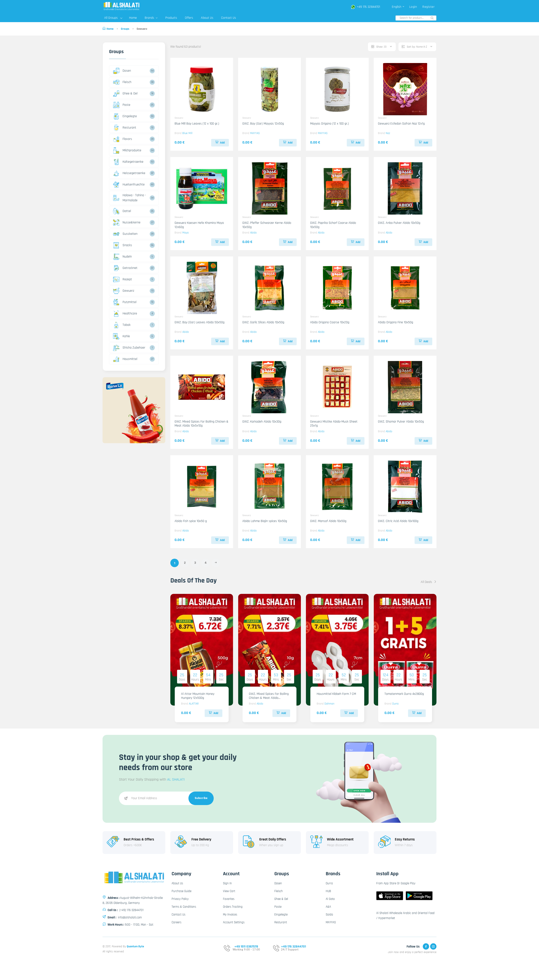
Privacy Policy (180, 899)
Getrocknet (130, 268)
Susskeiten (130, 234)
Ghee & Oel (130, 93)
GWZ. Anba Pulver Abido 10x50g (399, 223)
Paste (126, 105)
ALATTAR (194, 704)
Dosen (127, 70)
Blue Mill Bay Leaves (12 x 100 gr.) (197, 123)
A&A (328, 907)
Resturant (129, 127)
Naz (388, 133)
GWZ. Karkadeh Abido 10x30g (261, 421)
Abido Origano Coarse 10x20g (329, 322)
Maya (185, 233)
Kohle (126, 336)
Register (428, 7)
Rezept (127, 279)
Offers (189, 18)
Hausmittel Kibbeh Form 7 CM (336, 694)
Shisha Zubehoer (134, 347)
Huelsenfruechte (134, 184)
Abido (253, 233)
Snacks (127, 245)
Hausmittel (130, 359)
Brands (150, 18)
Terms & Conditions (184, 907)
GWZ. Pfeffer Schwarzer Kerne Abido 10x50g (266, 225)
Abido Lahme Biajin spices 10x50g (264, 521)
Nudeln (127, 256)
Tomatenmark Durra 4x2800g (404, 694)
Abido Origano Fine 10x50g (395, 322)
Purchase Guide (181, 891)
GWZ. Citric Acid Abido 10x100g (398, 521)
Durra (395, 704)
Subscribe (201, 798)
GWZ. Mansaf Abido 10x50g (328, 521)
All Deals (427, 582)
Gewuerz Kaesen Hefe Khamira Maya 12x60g (199, 225)
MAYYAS (255, 133)
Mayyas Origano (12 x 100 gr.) (329, 123)
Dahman (329, 704)
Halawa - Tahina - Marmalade (134, 198)
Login (413, 7)
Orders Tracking (233, 907)
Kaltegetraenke (133, 162)
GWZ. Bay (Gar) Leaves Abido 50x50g (199, 322)
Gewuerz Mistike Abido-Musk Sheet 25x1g (334, 423)
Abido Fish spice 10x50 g (191, 521)
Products (171, 18)
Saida (329, 915)
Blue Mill (187, 133)
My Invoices (230, 915)
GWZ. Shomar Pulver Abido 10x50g (401, 421)
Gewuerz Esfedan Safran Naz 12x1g (401, 123)
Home (133, 18)
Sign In (227, 883)
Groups (125, 29)
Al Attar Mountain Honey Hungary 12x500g (197, 696)
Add (222, 143)
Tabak (127, 325)
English (397, 7)
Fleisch (127, 82)
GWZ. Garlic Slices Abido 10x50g (263, 322)
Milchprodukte (132, 150)
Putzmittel (129, 302)
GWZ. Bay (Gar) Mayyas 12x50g (263, 123)
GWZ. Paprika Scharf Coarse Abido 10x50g (333, 225)
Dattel (127, 211)
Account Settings (233, 922)
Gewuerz (128, 291)
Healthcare (130, 313)
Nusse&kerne (131, 222)
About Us (207, 18)
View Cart (229, 891)
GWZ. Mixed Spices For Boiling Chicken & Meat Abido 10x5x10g (201, 423)
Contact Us (228, 18)
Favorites (228, 899)
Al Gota (330, 899)
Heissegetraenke (134, 173)
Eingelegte (130, 116)
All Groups (111, 18)
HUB (328, 891)
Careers (176, 922)
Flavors (127, 139)
